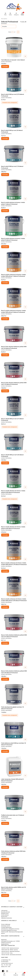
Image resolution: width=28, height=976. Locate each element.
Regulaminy (4, 939)
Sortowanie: (4, 23)
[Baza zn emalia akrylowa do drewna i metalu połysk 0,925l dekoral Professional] (14, 478)
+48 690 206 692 (5, 951)
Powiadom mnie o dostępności (9, 102)
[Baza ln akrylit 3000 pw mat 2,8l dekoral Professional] (14, 117)
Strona (9, 32)
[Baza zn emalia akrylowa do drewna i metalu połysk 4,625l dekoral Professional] (14, 514)
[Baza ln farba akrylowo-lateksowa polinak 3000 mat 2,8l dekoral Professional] (14, 334)
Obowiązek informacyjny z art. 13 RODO (10, 941)
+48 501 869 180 (5, 949)
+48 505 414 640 (5, 948)
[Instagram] (7, 971)
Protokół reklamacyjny (6, 927)
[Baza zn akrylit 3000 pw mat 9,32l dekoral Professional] (14, 442)
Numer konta (4, 916)
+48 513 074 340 (5, 953)
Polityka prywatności (6, 942)
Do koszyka (5, 66)
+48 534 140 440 (5, 954)
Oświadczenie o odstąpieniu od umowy (10, 928)
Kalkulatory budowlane (6, 918)
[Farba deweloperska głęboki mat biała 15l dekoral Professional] (14, 694)
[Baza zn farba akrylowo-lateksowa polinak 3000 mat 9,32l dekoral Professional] (14, 658)
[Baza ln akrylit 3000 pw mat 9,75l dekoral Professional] (14, 153)
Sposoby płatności (5, 912)
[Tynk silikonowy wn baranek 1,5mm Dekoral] (14, 47)
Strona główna (4, 18)
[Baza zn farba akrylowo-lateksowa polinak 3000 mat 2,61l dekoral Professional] (14, 622)
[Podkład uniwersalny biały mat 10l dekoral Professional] (14, 802)
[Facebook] (3, 971)
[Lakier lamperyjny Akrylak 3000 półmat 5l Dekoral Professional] (14, 766)
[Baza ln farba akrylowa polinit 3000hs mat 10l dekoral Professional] (14, 874)
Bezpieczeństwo (5, 944)
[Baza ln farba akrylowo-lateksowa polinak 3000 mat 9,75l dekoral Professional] (14, 370)
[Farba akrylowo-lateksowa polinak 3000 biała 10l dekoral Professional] (14, 838)
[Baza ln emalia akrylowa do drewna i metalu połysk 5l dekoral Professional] (14, 226)
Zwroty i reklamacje (5, 924)
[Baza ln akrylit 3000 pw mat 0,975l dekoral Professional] (14, 81)
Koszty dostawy (5, 915)
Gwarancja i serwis (5, 925)
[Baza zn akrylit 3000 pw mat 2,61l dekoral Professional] (14, 406)
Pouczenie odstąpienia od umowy (9, 930)
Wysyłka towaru (5, 913)
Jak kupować (4, 910)
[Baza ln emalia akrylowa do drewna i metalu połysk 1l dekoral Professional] (14, 189)
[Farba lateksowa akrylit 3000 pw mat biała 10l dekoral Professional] (14, 730)
